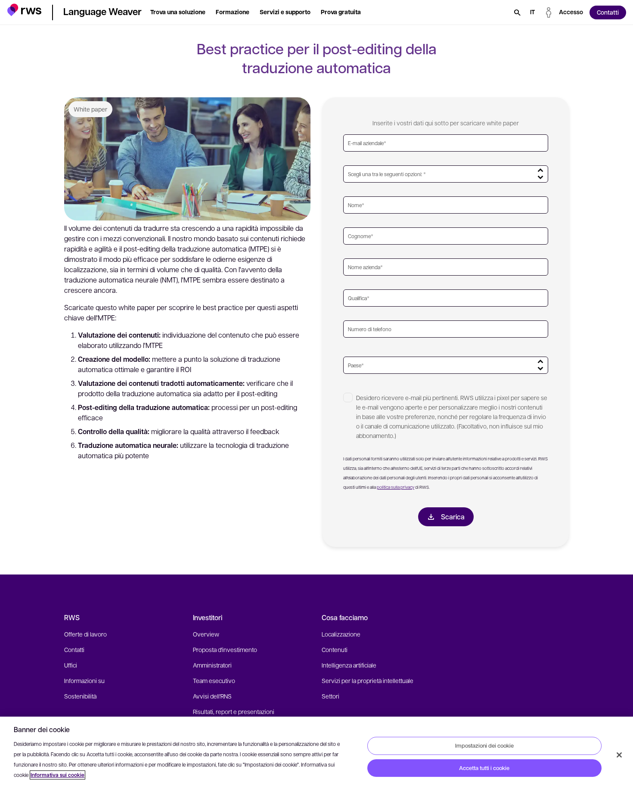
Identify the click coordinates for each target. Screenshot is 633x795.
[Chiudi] (619, 754)
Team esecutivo (214, 680)
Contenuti (335, 649)
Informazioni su (84, 680)
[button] (24, 11)
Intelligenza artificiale (349, 665)
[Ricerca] (517, 12)
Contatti (74, 649)
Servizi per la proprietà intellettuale (367, 680)
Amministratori (212, 665)
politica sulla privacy (395, 487)
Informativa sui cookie (57, 775)
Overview (206, 634)
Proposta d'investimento (225, 649)
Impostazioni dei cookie (484, 745)
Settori (330, 696)
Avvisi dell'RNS (212, 696)
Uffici (70, 665)
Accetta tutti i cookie (484, 768)
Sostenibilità (80, 696)
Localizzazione (341, 634)
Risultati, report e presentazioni (233, 711)
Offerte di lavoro (85, 634)
